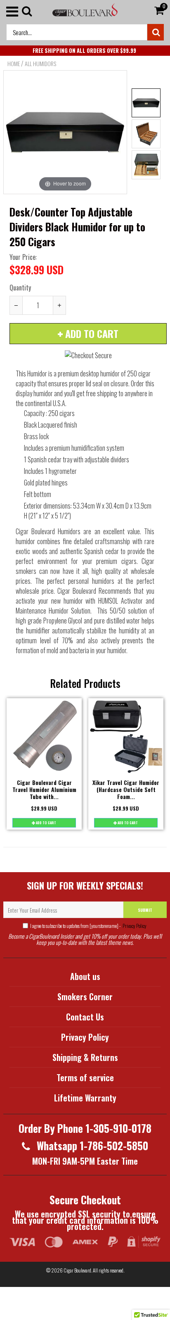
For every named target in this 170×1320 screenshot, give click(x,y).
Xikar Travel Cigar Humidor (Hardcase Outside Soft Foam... (125, 789)
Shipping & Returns (85, 1057)
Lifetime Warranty (85, 1098)
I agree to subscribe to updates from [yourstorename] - (88, 925)
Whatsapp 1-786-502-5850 (91, 1145)
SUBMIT (145, 910)
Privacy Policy (134, 925)
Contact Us (85, 1017)
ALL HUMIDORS (40, 63)
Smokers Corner (85, 996)
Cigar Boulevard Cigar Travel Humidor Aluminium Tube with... (44, 789)
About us (85, 976)
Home (13, 63)
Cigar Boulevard (77, 1270)
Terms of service (85, 1077)
